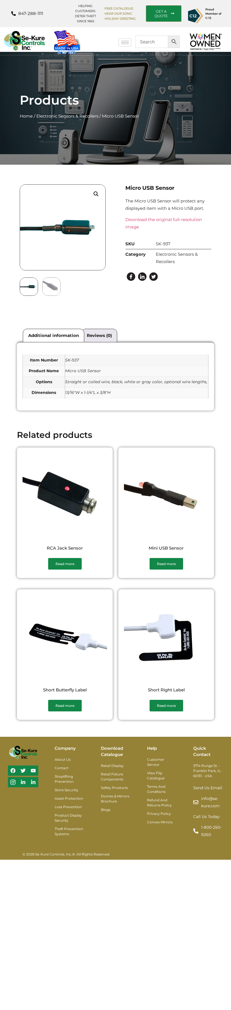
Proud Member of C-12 (213, 14)
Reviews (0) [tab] (99, 335)
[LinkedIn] (142, 276)
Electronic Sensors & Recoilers (67, 116)
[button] (96, 194)
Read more (64, 564)
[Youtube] (33, 771)
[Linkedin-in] (23, 782)
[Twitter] (153, 276)
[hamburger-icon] (125, 42)
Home (26, 116)
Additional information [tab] (53, 335)
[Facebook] (131, 276)
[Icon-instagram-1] (13, 782)
